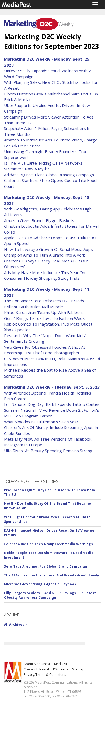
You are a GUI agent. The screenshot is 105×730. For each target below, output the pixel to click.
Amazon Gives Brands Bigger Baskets (39, 220)
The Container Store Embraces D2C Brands (44, 300)
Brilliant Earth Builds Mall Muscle (33, 306)
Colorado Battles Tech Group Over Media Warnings (48, 544)
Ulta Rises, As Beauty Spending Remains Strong (48, 450)
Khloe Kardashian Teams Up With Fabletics (43, 312)
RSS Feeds (60, 669)
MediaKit (60, 664)
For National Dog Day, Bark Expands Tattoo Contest (52, 404)
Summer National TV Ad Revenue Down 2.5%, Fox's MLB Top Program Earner (51, 412)
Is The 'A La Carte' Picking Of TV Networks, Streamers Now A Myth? (44, 165)
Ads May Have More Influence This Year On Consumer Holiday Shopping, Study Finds (44, 275)
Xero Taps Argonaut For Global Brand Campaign (45, 566)
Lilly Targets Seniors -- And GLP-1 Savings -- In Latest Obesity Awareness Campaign (50, 595)
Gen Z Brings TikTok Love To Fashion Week (44, 318)
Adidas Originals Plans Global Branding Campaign (49, 174)
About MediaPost (37, 664)
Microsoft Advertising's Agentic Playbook (40, 584)
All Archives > (15, 624)
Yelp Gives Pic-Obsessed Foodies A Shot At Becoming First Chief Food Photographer (44, 349)
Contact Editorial (36, 669)
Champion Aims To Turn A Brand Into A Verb (45, 255)
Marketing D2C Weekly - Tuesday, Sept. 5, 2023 (52, 387)
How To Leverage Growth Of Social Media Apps (48, 249)
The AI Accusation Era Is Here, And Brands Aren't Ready (51, 575)
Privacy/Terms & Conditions (45, 674)
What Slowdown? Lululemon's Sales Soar (41, 421)
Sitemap (78, 669)
